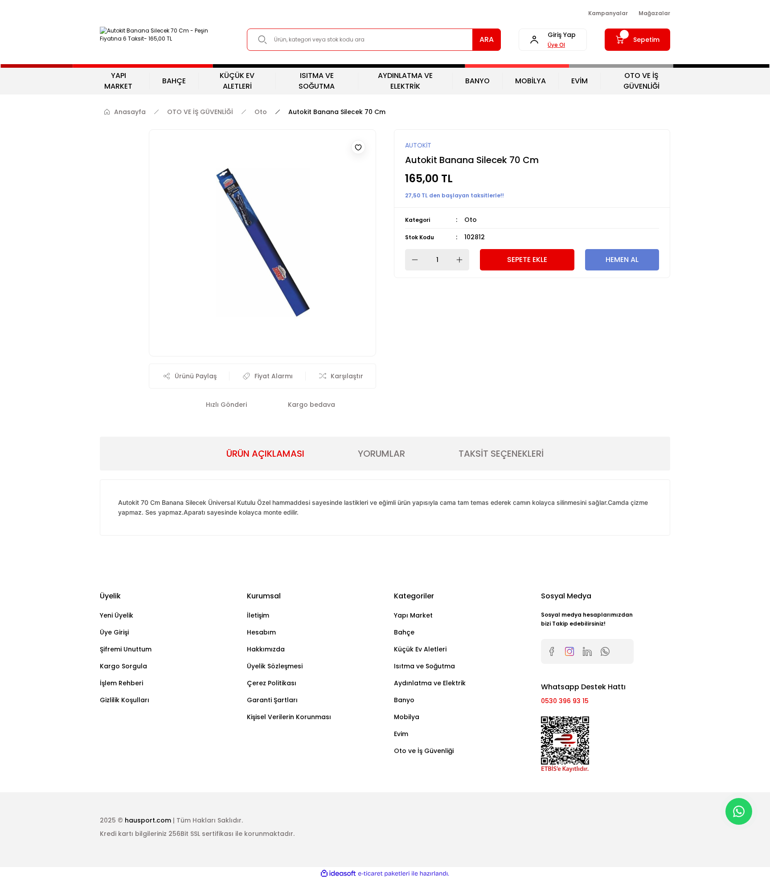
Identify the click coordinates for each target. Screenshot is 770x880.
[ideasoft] (338, 873)
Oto (470, 219)
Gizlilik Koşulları (124, 700)
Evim (401, 733)
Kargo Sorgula (123, 666)
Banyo (404, 700)
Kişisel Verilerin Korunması (289, 716)
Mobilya (406, 716)
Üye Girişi (114, 632)
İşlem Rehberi (121, 683)
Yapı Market (413, 615)
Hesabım (261, 632)
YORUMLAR (381, 453)
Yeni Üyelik (116, 615)
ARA (486, 39)
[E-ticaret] (384, 874)
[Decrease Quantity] (412, 259)
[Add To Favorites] (358, 147)
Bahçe (404, 632)
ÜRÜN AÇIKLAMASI (265, 453)
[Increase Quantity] (462, 259)
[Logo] (164, 35)
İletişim (258, 615)
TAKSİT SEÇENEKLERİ (501, 453)
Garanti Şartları (272, 700)
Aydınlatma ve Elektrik (430, 683)
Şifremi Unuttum (126, 649)
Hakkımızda (266, 649)
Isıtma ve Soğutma (424, 666)
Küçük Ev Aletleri (420, 649)
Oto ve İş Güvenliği (424, 750)
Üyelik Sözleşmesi (275, 666)
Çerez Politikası (271, 683)
